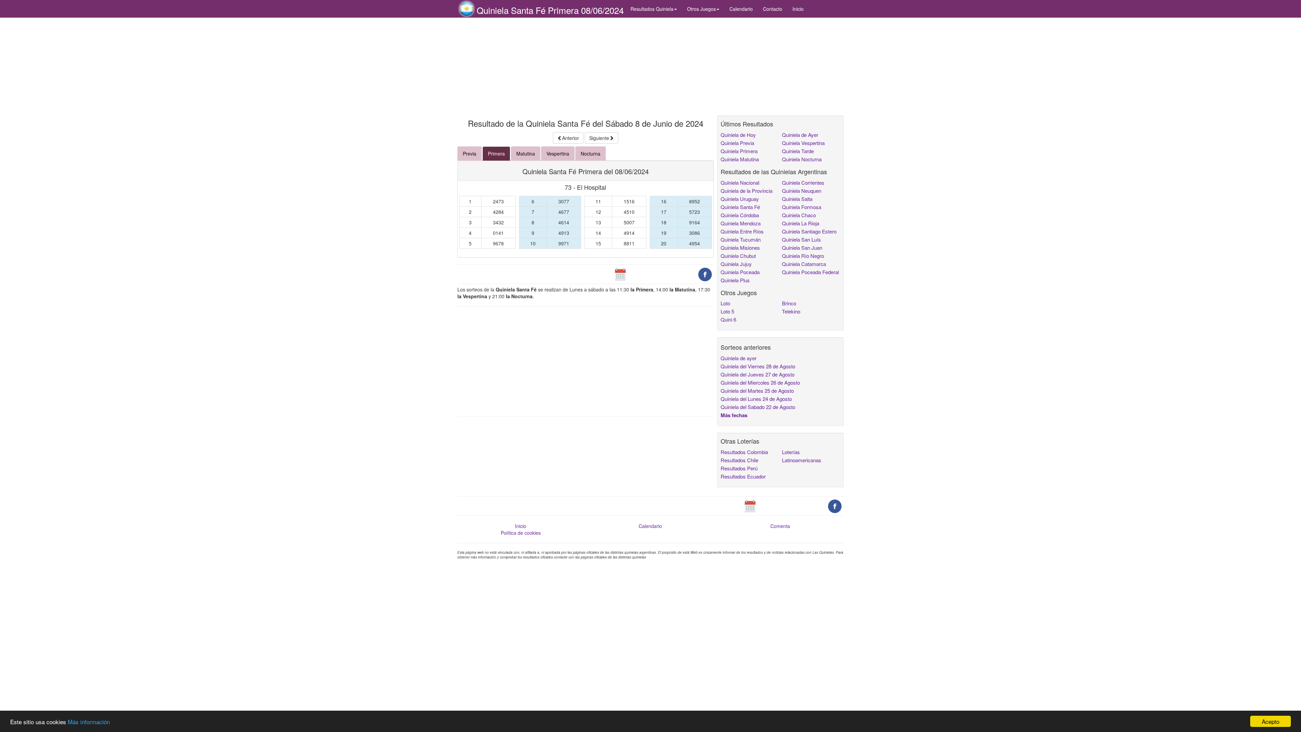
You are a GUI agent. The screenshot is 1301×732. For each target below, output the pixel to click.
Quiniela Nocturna (802, 159)
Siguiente (599, 138)
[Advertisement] (585, 66)
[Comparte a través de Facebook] (705, 273)
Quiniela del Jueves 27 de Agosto (757, 374)
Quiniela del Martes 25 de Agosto (757, 390)
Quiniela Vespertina (803, 142)
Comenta (780, 526)
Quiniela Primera (739, 151)
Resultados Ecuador (743, 476)
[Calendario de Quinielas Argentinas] (620, 273)
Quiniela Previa (737, 142)
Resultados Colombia (744, 451)
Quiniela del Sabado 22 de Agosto (758, 406)
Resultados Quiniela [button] (652, 8)
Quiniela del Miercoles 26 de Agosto (760, 382)
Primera (496, 153)
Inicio (798, 8)
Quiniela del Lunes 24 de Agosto (756, 398)
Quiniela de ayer (739, 358)
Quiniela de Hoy (738, 134)
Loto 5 (727, 311)
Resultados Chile (739, 460)
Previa (469, 153)
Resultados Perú (739, 468)
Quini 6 (728, 319)
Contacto (772, 8)
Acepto (1270, 721)
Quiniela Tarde (798, 151)
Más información (89, 721)
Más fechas (734, 415)
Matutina (525, 153)
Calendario (741, 8)
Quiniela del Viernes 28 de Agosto (758, 366)
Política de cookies (521, 532)
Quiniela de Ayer (800, 134)
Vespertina (557, 153)
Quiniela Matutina (740, 159)
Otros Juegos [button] (701, 8)
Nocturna (590, 153)
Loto (725, 303)
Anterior (570, 138)
